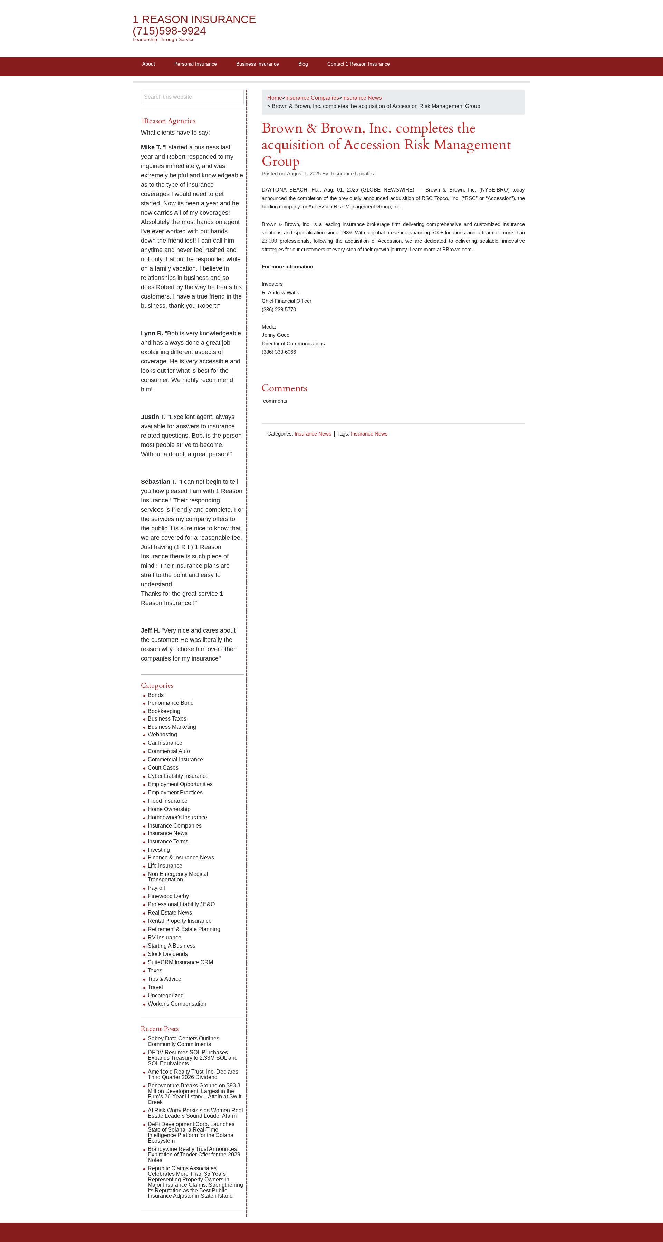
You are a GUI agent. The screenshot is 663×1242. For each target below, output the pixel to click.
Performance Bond (171, 703)
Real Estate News (170, 913)
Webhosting (162, 734)
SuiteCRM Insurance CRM (180, 962)
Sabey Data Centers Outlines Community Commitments (183, 1041)
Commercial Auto (169, 751)
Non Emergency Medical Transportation (178, 876)
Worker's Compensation (177, 1004)
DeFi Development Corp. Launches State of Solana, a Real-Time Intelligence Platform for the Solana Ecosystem (191, 1132)
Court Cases (163, 768)
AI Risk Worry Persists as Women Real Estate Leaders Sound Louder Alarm (195, 1113)
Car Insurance (165, 743)
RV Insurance (164, 937)
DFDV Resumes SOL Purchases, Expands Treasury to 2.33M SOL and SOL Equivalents (193, 1057)
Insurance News (313, 434)
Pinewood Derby (168, 896)
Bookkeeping (164, 711)
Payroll (156, 888)
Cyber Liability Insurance (178, 776)
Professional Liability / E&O (181, 904)
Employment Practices (175, 792)
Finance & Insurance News (181, 857)
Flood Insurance (168, 801)
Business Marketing (172, 727)
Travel (155, 987)
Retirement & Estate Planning (184, 929)
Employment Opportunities (180, 784)
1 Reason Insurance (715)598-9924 (194, 25)
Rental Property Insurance (180, 921)
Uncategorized (166, 995)
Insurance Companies (175, 826)
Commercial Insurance (175, 759)
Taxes (155, 971)
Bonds (156, 695)
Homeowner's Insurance (177, 817)
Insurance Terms (168, 841)
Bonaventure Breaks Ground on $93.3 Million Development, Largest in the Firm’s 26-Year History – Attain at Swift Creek (194, 1094)
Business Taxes (167, 719)
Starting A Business (171, 946)
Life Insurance (165, 866)
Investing (159, 850)
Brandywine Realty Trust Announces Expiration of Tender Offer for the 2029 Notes (194, 1154)
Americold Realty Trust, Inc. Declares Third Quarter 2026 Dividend (193, 1074)
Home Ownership (169, 809)
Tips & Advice (164, 979)
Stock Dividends (168, 954)
